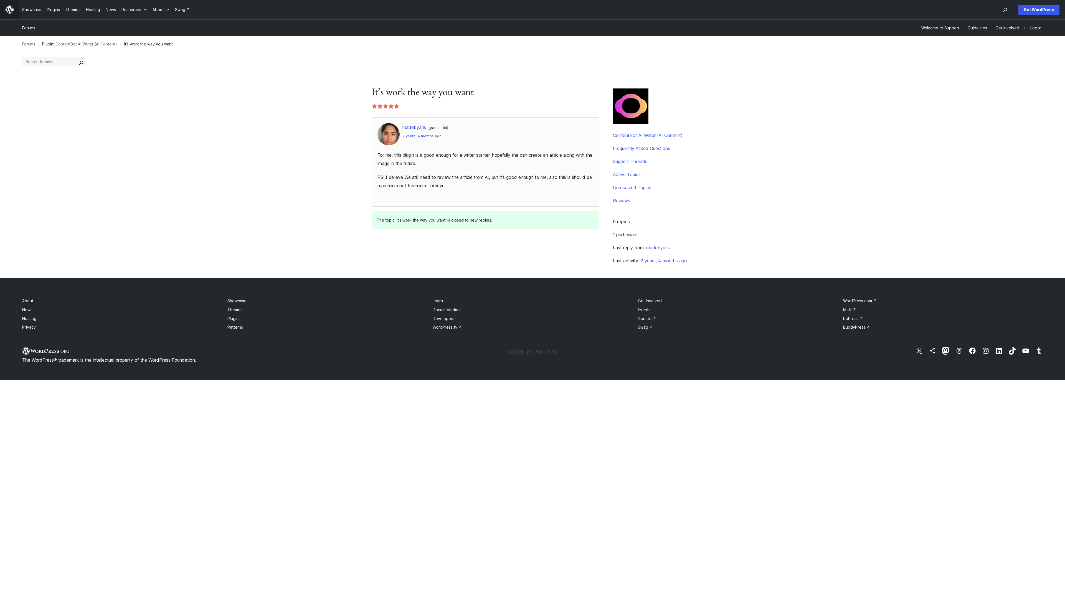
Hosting (29, 318)
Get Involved (650, 300)
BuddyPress (856, 327)
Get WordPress (1039, 9)
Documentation (447, 309)
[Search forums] (81, 61)
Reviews (621, 200)
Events (644, 309)
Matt (849, 309)
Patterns (235, 327)
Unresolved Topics (632, 187)
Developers (443, 318)
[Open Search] (1005, 9)
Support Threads (630, 161)
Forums (28, 28)
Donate (647, 318)
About (27, 300)
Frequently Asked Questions (641, 148)
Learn (438, 300)
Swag (645, 327)
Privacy (29, 327)
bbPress (853, 318)
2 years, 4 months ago (422, 136)
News (27, 309)
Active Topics (627, 174)
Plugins (233, 318)
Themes (234, 309)
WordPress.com (860, 300)
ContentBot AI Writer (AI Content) (86, 44)
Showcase (237, 300)
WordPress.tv (447, 327)
